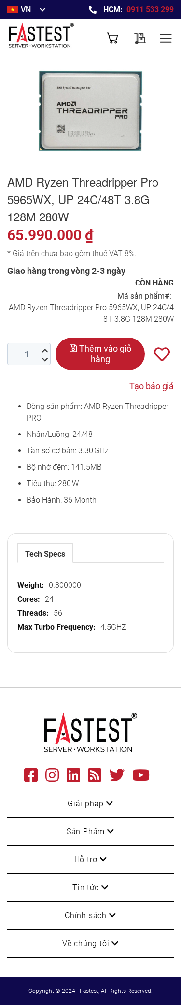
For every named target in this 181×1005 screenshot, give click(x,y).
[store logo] (49, 37)
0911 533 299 (150, 9)
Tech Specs (45, 553)
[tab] (45, 553)
